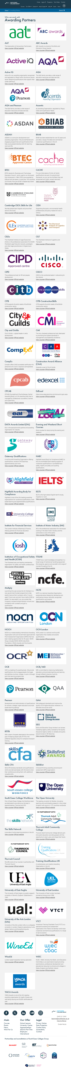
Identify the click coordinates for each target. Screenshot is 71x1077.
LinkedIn (23, 1013)
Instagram (40, 1013)
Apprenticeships (25, 1027)
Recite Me (64, 5)
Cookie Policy (41, 1027)
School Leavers (25, 1023)
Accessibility (40, 1029)
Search (61, 10)
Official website (19, 48)
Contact (63, 2)
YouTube (32, 1013)
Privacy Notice (41, 1023)
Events (54, 6)
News (59, 6)
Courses (23, 6)
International (24, 1034)
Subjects (35, 6)
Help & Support (42, 6)
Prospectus (49, 2)
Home (38, 2)
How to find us (61, 1021)
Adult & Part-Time (26, 1029)
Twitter (14, 1013)
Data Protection (41, 1025)
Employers (23, 1031)
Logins (43, 2)
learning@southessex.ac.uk (60, 1019)
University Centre (26, 1025)
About (49, 6)
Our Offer (28, 6)
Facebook (6, 1013)
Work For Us (8, 1029)
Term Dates (57, 2)
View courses (9, 48)
